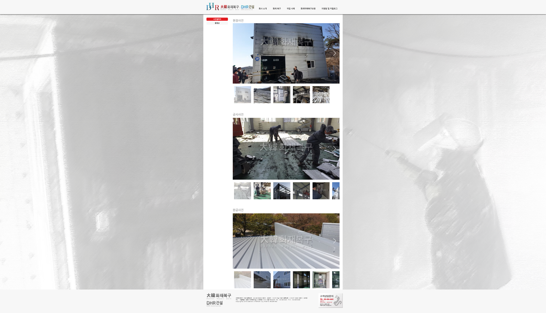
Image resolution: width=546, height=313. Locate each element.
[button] (263, 8)
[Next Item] (334, 53)
